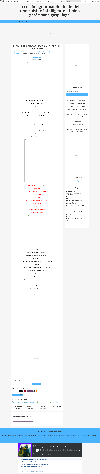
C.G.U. (55, 435)
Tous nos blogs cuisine (52, 1)
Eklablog (59, 431)
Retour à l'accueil (37, 384)
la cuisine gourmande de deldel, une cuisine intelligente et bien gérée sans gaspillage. (50, 11)
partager (46, 454)
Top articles (40, 435)
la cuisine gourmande (81, 114)
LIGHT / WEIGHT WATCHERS (74, 200)
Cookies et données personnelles (83, 435)
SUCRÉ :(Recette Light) (17, 53)
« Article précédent (17, 381)
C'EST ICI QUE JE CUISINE (73, 193)
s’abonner (38, 454)
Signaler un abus (50, 435)
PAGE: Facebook (23, 21)
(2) (68, 214)
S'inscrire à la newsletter (18, 394)
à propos (53, 454)
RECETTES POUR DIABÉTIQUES (75, 205)
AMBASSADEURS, (71, 191)
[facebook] (59, 1)
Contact (44, 435)
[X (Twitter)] (61, 1)
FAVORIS (68, 198)
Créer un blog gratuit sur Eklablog (30, 435)
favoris (68, 196)
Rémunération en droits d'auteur (64, 435)
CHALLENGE (69, 195)
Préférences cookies (94, 435)
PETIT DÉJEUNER (71, 204)
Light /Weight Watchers (72, 202)
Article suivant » (57, 381)
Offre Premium (73, 435)
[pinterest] (64, 1)
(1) (74, 218)
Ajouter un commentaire (23, 420)
